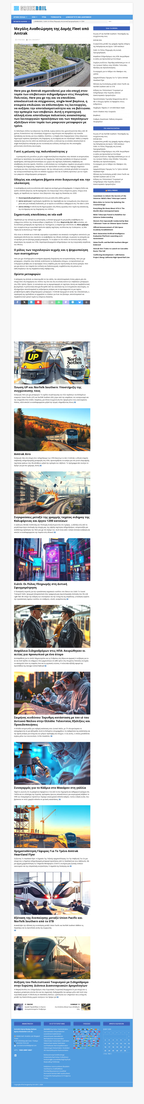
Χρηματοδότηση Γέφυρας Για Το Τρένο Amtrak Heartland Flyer (46, 852)
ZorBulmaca (64, 1057)
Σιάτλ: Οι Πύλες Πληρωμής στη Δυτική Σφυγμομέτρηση (40, 585)
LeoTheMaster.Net (50, 1046)
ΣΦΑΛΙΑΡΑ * (36, 40)
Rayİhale (67, 1059)
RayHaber (54, 1029)
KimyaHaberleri (59, 1031)
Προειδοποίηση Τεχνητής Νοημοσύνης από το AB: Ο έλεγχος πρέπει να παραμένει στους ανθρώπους (110, 101)
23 (105, 1051)
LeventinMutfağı (58, 1059)
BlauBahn (66, 1066)
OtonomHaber (49, 1031)
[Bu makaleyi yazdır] (52, 302)
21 (125, 1047)
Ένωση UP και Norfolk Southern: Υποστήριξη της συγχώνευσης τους (47, 389)
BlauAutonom (54, 1071)
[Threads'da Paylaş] (86, 302)
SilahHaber (61, 1043)
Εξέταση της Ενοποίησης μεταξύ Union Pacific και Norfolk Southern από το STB (48, 919)
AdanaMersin (58, 1036)
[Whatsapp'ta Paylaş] (58, 302)
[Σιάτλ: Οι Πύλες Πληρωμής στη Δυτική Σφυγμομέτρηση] (52, 559)
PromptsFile (48, 1076)
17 (109, 1047)
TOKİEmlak (56, 1062)
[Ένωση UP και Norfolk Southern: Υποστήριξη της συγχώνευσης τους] (52, 362)
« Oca (105, 1054)
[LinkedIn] (15, 1055)
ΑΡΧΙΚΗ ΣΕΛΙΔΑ (19, 17)
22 (129, 1047)
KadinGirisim (56, 1034)
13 (121, 1044)
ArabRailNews (58, 1069)
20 (121, 1047)
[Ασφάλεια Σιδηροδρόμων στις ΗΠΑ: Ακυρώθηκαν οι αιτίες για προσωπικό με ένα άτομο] (52, 626)
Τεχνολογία (56, 17)
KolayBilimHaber (62, 1046)
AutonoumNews (57, 1066)
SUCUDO (47, 1029)
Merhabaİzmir (48, 1039)
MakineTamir (48, 1043)
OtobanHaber (57, 1048)
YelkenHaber (48, 1041)
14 (125, 1044)
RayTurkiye (56, 1057)
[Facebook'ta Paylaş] (17, 302)
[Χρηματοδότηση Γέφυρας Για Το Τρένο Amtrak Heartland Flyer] (52, 826)
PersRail (46, 1071)
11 (113, 1044)
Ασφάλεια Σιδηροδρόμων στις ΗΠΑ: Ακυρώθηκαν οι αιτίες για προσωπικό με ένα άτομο (49, 652)
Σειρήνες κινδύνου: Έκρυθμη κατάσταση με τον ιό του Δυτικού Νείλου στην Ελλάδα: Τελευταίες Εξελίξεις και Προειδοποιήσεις (52, 721)
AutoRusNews (65, 1073)
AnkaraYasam (48, 1036)
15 (129, 1044)
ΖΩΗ (33, 17)
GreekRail (62, 1071)
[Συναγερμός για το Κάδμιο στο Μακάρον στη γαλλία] (52, 763)
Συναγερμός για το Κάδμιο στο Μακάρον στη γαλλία (50, 788)
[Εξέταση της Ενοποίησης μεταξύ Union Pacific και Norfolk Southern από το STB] (52, 893)
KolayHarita (48, 1057)
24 (109, 1051)
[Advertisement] (96, 8)
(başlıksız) (96, 115)
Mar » (110, 1054)
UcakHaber (65, 1041)
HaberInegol (48, 1048)
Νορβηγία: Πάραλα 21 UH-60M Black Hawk (109, 108)
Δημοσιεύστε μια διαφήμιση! (78, 17)
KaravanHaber (59, 1039)
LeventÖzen (48, 1034)
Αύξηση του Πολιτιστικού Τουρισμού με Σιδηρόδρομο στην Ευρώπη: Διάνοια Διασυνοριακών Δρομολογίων (51, 983)
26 (117, 1051)
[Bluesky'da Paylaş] (79, 302)
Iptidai (55, 1043)
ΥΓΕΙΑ (44, 17)
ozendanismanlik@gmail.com (26, 1045)
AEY (45, 1050)
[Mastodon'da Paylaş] (65, 302)
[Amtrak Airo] (52, 429)
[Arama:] (118, 21)
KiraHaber (66, 1048)
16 (105, 1047)
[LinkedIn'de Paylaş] (31, 302)
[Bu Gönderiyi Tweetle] (24, 302)
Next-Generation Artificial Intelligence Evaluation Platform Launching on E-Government (109, 236)
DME (58, 1073)
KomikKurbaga (59, 1055)
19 (117, 1047)
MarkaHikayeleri (52, 1050)
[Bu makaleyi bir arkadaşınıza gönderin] (45, 302)
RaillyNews (113, 190)
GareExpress (48, 1069)
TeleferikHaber (63, 1029)
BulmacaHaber (63, 1050)
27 (121, 1051)
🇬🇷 (75, 402)
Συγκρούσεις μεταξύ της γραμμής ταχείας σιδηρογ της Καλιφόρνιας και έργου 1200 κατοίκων (52, 518)
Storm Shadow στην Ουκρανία (104, 111)
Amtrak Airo (22, 454)
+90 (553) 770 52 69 (22, 1043)
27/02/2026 (21, 40)
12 (117, 1044)
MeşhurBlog (48, 1062)
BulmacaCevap (49, 1055)
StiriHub (54, 1073)
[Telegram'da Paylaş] (72, 302)
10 (109, 1044)
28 (125, 1051)
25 (113, 1051)
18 (113, 1047)
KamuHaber (57, 1041)
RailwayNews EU (57, 1076)
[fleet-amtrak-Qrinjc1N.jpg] (52, 85)
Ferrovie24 (47, 1073)
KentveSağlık (48, 1059)
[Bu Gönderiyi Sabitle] (38, 302)
